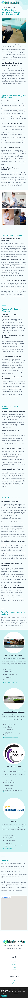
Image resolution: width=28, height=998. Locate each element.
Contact (14, 983)
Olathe (14, 964)
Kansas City (14, 961)
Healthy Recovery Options (14, 655)
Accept (4, 995)
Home (14, 980)
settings (16, 993)
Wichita (14, 969)
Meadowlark (14, 821)
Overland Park (14, 966)
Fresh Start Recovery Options (14, 712)
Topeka (14, 967)
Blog (14, 982)
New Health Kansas (14, 767)
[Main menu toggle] (25, 2)
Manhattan (14, 962)
